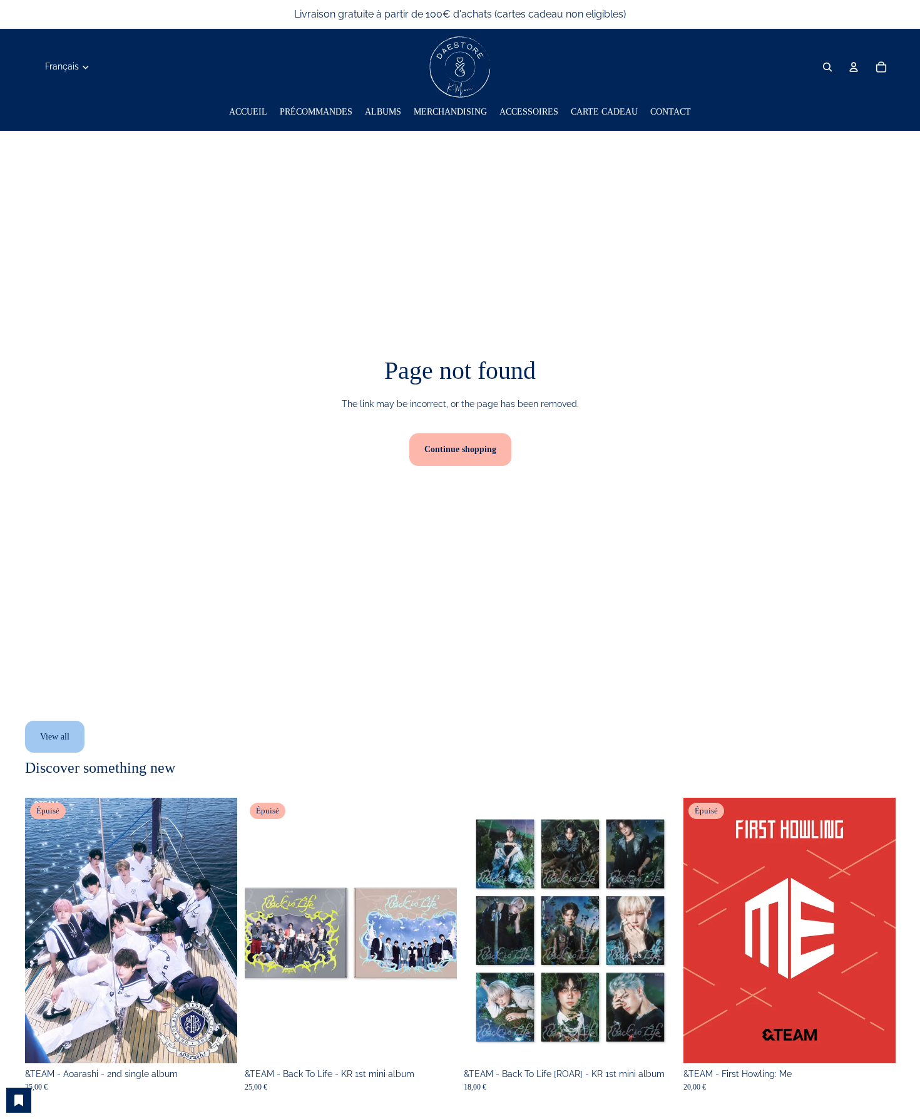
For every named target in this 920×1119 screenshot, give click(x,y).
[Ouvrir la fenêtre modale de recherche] (827, 67)
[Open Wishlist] (18, 1100)
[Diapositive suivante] (218, 930)
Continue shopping (460, 449)
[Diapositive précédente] (44, 930)
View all (54, 736)
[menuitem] (248, 112)
